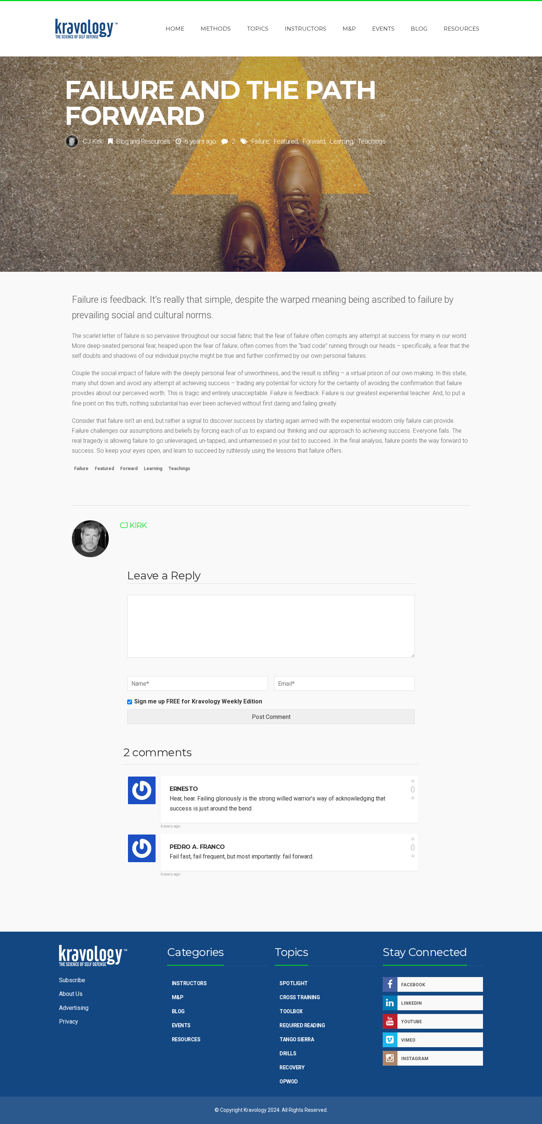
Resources (155, 141)
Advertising (73, 1007)
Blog (122, 141)
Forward (313, 141)
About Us (71, 993)
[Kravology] (86, 28)
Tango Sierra (296, 1039)
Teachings (372, 141)
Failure (260, 141)
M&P (178, 997)
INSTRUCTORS (189, 983)
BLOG (178, 1011)
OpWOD (288, 1081)
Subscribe (72, 980)
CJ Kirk (93, 141)
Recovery (291, 1067)
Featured (286, 141)
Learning (341, 141)
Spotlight (293, 983)
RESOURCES (186, 1039)
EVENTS (181, 1025)
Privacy (68, 1021)
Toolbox (291, 1011)
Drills (287, 1053)
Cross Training (299, 997)
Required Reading (302, 1025)
